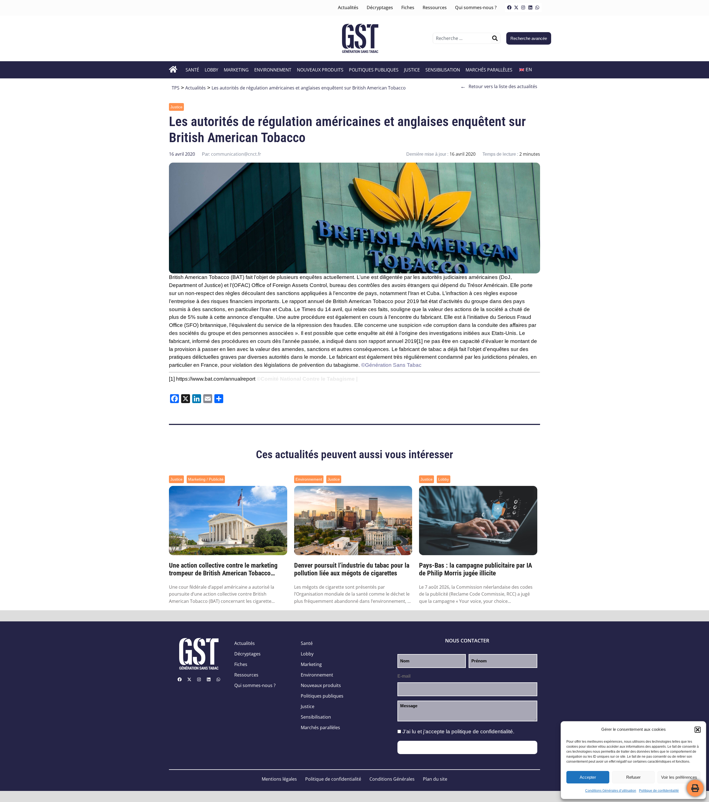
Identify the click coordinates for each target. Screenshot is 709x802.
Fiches (407, 7)
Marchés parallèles (489, 70)
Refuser (633, 777)
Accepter (588, 777)
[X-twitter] (516, 7)
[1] (420, 341)
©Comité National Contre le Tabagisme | (307, 379)
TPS (175, 88)
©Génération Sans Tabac (391, 365)
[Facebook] (509, 7)
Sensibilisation (442, 70)
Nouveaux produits (320, 70)
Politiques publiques (374, 70)
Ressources (435, 7)
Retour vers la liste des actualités (498, 86)
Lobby (211, 70)
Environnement (272, 70)
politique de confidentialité (482, 731)
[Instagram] (523, 7)
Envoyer (467, 747)
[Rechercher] (495, 38)
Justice (412, 70)
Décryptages (380, 7)
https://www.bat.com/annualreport (215, 379)
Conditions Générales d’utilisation (610, 791)
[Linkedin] (530, 7)
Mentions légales (279, 779)
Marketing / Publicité (206, 479)
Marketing (236, 70)
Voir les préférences (679, 777)
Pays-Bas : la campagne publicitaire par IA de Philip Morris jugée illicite (475, 569)
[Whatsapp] (537, 7)
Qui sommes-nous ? (476, 7)
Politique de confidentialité (659, 791)
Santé (192, 70)
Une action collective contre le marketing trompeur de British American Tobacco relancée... (223, 570)
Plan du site (435, 779)
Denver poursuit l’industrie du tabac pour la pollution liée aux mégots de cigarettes (351, 569)
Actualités (348, 7)
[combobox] (462, 38)
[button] (697, 729)
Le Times (305, 309)
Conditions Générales (392, 779)
